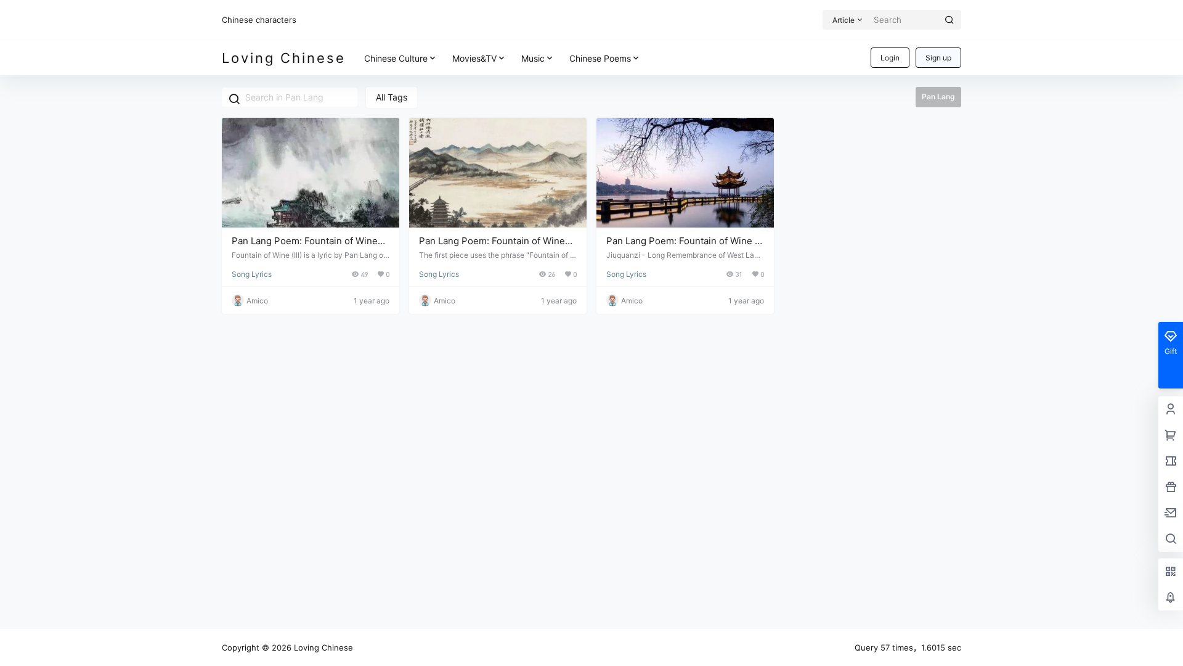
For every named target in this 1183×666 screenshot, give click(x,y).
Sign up (938, 57)
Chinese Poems (600, 58)
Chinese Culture (396, 58)
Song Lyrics (252, 274)
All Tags (391, 97)
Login (890, 57)
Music (533, 58)
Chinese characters (259, 20)
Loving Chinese (322, 647)
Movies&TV (474, 58)
